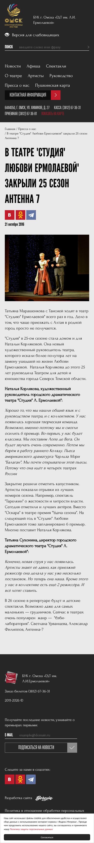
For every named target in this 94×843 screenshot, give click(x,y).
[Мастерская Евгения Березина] (44, 799)
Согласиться (47, 837)
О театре (13, 75)
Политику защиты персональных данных (31, 829)
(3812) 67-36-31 (72, 107)
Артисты (36, 75)
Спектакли (56, 66)
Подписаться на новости (36, 748)
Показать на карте (52, 113)
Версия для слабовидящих (35, 35)
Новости (13, 66)
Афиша (33, 66)
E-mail (9, 735)
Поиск (9, 47)
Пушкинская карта (52, 85)
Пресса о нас (17, 85)
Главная (10, 129)
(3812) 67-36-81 (28, 113)
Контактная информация (28, 95)
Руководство (61, 75)
